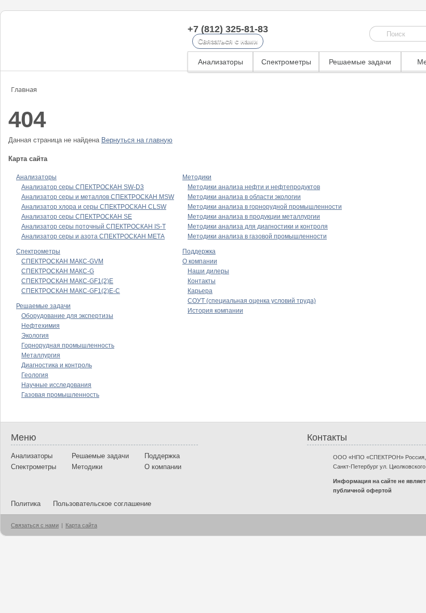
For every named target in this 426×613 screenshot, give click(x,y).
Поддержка (199, 251)
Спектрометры (286, 62)
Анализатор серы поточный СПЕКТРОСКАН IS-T (93, 226)
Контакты (202, 281)
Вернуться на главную (136, 140)
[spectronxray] (65, 41)
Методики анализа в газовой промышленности (257, 236)
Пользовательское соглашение (102, 504)
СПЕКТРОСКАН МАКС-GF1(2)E (67, 281)
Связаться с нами (228, 41)
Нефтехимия (40, 325)
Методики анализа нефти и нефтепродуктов (254, 187)
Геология (34, 375)
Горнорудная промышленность (67, 345)
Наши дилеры (208, 271)
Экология (35, 335)
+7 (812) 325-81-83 (228, 29)
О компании (199, 261)
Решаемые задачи (360, 62)
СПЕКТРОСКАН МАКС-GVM (62, 261)
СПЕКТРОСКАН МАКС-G (57, 271)
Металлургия (40, 355)
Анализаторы (220, 62)
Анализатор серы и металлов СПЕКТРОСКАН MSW (97, 197)
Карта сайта (81, 525)
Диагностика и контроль (56, 365)
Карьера (200, 291)
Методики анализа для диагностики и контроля (258, 226)
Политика (26, 504)
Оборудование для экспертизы (67, 315)
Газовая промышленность (60, 394)
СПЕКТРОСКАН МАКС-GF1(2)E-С (70, 291)
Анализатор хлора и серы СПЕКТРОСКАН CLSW (93, 206)
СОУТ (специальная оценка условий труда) (252, 300)
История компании (215, 310)
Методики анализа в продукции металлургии (254, 216)
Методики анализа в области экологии (244, 197)
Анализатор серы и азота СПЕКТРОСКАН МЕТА (93, 236)
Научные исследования (56, 385)
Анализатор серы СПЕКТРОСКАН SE (76, 216)
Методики (196, 177)
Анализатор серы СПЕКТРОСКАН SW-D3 (82, 187)
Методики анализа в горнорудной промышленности (265, 206)
